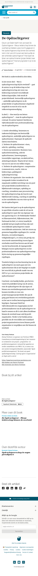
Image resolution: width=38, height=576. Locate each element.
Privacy (12, 550)
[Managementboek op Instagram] (23, 562)
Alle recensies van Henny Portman (13, 365)
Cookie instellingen (27, 550)
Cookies (18, 550)
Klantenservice (7, 506)
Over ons (19, 555)
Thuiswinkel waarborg (11, 547)
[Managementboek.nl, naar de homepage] (7, 8)
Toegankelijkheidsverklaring (12, 552)
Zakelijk (5, 510)
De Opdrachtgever (8, 401)
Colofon (6, 550)
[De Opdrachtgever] (8, 387)
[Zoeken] (34, 12)
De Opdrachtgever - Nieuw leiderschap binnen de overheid (17, 419)
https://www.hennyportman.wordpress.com (16, 360)
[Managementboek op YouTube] (19, 562)
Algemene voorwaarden (27, 547)
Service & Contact (27, 552)
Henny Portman (8, 70)
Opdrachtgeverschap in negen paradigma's (16, 454)
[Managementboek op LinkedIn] (14, 562)
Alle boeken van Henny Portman (13, 362)
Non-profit (6, 17)
